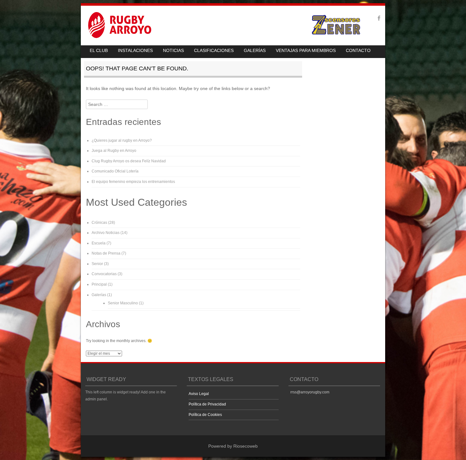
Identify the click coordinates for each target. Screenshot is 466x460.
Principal (99, 284)
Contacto (358, 50)
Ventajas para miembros (306, 50)
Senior (97, 264)
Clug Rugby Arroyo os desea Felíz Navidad (129, 161)
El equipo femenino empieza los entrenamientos (133, 181)
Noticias (173, 50)
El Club (99, 50)
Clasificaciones (214, 50)
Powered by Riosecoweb (233, 446)
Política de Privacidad (207, 404)
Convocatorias (104, 274)
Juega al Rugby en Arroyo (114, 150)
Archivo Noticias (106, 232)
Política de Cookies (205, 414)
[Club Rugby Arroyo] (117, 36)
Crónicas (99, 222)
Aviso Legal (199, 394)
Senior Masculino (123, 303)
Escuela (99, 243)
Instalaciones (135, 50)
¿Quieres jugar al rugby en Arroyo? (122, 140)
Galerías (255, 50)
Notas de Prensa (106, 253)
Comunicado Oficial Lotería (115, 171)
